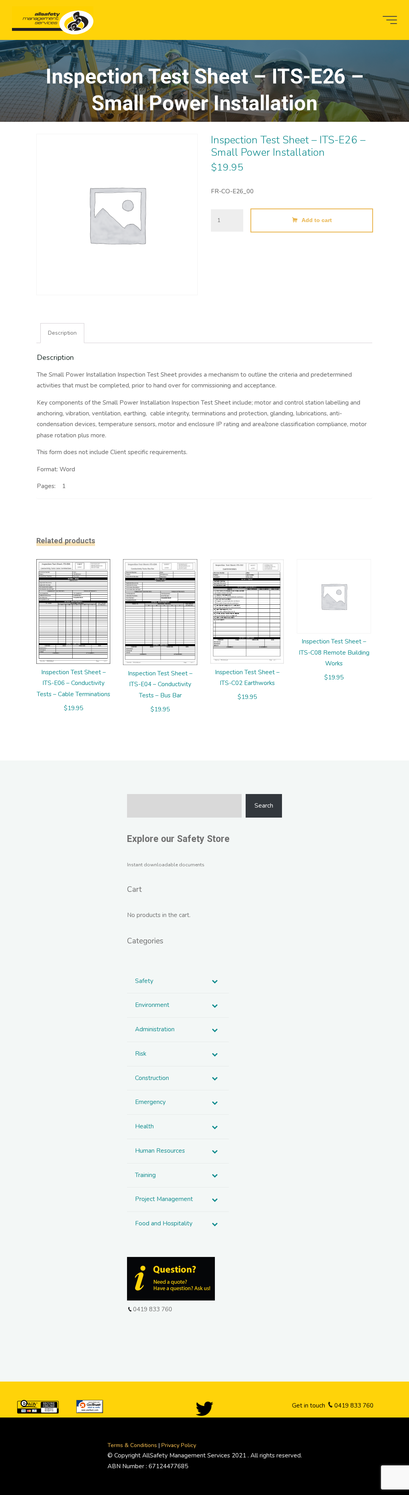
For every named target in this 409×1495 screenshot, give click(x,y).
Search (263, 806)
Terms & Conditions (133, 1445)
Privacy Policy (178, 1445)
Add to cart (317, 220)
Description (62, 333)
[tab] (62, 333)
